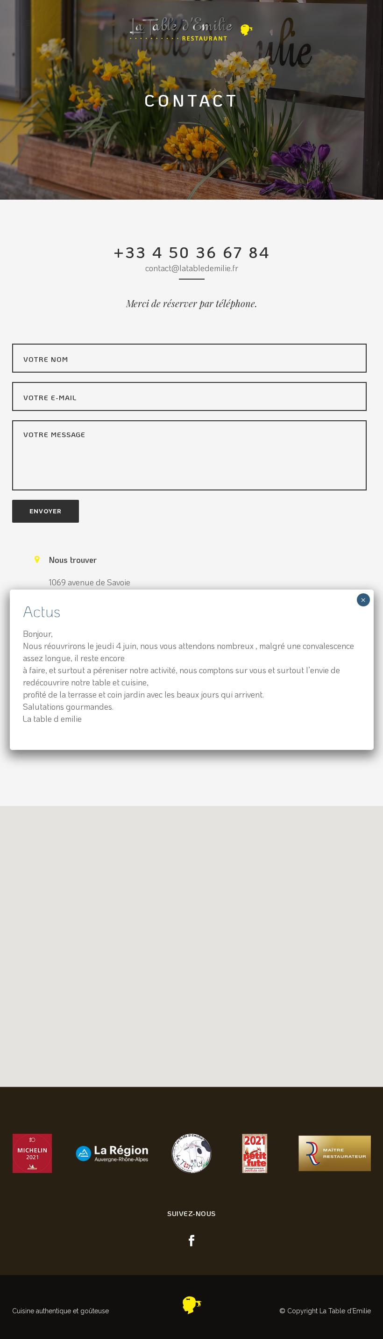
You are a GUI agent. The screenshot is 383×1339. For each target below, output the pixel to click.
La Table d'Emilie (345, 1311)
